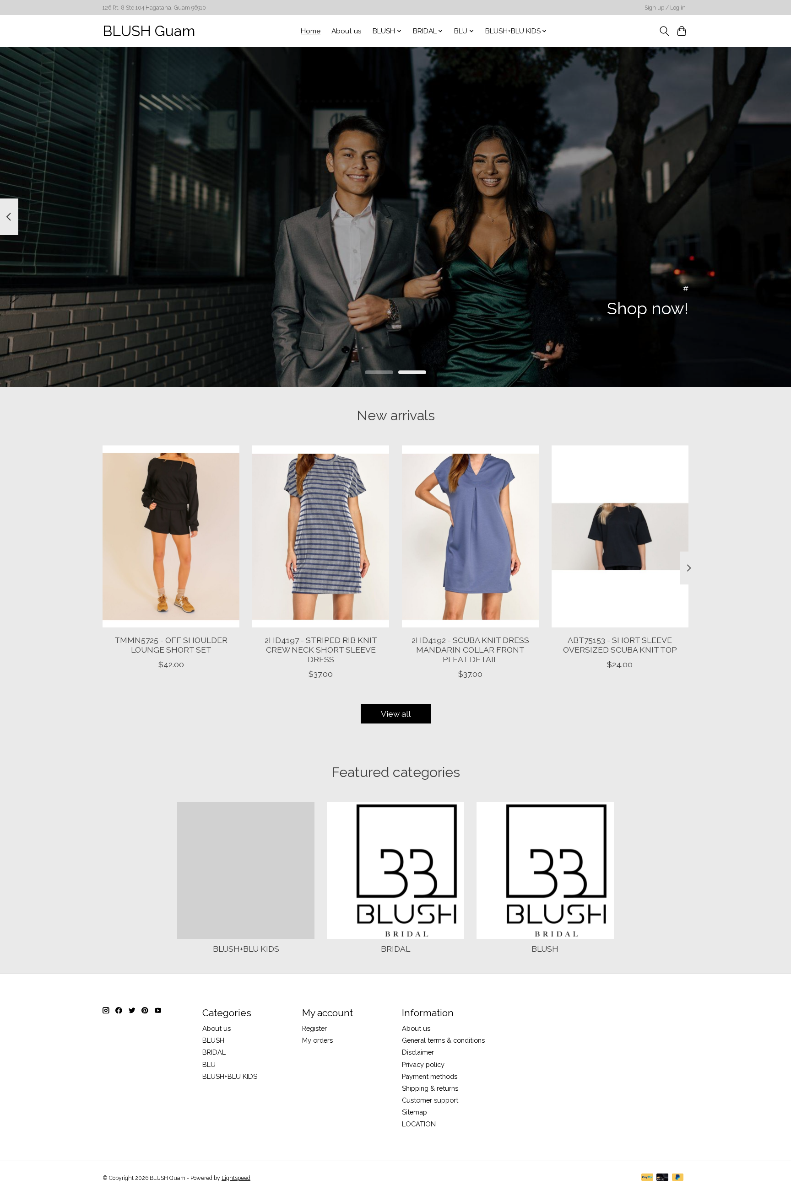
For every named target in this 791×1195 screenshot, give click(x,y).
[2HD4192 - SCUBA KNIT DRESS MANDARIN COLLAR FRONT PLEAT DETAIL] (470, 536)
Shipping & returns (430, 1088)
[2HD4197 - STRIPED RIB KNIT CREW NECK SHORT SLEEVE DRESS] (320, 536)
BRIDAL (395, 949)
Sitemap (414, 1112)
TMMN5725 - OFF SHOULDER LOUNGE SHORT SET (171, 644)
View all (396, 713)
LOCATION (419, 1124)
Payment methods (429, 1076)
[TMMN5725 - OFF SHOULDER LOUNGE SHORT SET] (171, 536)
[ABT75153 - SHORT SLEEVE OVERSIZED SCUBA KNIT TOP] (620, 536)
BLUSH (544, 949)
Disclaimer (418, 1052)
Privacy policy (423, 1064)
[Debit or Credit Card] (662, 1178)
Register (314, 1028)
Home (310, 31)
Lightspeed (236, 1178)
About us (346, 31)
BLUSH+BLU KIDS (246, 949)
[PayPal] (647, 1178)
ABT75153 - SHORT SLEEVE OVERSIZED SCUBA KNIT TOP (620, 644)
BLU (209, 1064)
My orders (317, 1040)
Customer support (430, 1100)
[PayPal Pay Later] (678, 1178)
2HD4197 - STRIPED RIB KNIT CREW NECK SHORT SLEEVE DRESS (321, 649)
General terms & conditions (443, 1040)
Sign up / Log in (665, 8)
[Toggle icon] (664, 31)
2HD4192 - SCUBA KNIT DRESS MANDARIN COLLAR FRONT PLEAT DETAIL (470, 649)
